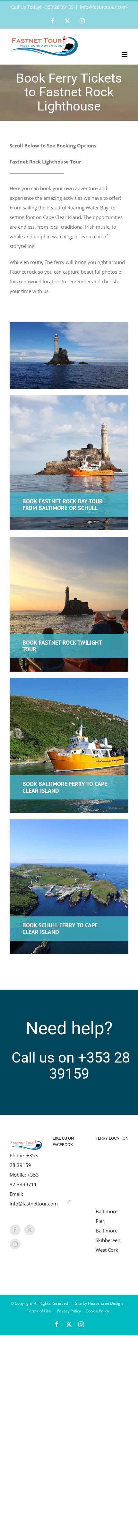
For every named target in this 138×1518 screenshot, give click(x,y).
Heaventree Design (106, 1303)
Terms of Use (39, 1311)
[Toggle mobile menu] (125, 54)
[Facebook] (15, 1229)
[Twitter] (29, 1229)
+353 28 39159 (89, 1065)
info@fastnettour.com (103, 7)
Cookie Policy (98, 1311)
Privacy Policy (69, 1311)
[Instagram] (15, 1244)
